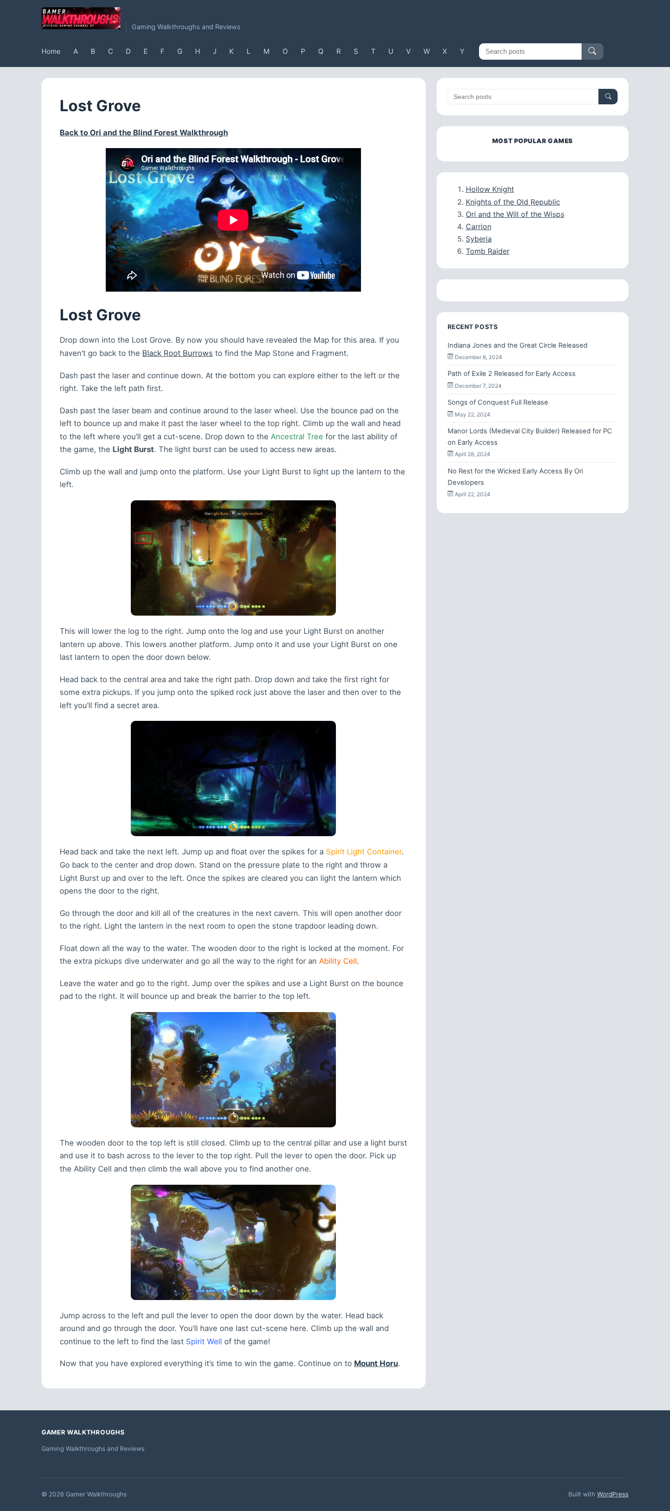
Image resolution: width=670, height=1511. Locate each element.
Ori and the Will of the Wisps (515, 214)
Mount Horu (376, 1363)
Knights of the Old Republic (513, 201)
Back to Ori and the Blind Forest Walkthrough (144, 132)
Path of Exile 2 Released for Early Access (512, 374)
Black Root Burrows (177, 353)
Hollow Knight (490, 189)
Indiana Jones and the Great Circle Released (518, 345)
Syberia (479, 238)
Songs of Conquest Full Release (498, 402)
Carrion (478, 226)
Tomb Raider (488, 251)
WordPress (613, 1494)
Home (51, 51)
